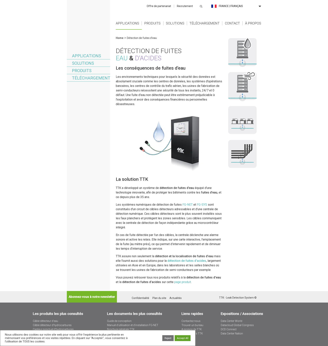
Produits (152, 23)
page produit (182, 282)
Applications (127, 23)
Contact (232, 23)
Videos (185, 337)
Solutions (175, 23)
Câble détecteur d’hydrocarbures (52, 325)
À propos (253, 23)
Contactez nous (190, 320)
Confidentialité (140, 298)
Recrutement (185, 6)
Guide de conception (119, 320)
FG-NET (187, 204)
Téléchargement (204, 23)
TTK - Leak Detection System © (238, 297)
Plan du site (159, 298)
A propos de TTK (191, 329)
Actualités (176, 298)
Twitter (206, 298)
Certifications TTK (192, 333)
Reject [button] (168, 338)
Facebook (216, 298)
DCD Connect (229, 329)
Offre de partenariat (159, 6)
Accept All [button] (182, 338)
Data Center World (231, 320)
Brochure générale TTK (121, 329)
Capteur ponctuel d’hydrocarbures (53, 329)
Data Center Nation (232, 333)
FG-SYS (202, 204)
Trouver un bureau (192, 325)
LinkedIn (211, 298)
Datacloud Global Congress (237, 325)
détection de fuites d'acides (186, 261)
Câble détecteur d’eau (45, 320)
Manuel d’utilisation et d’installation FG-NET (132, 325)
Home (88, 14)
